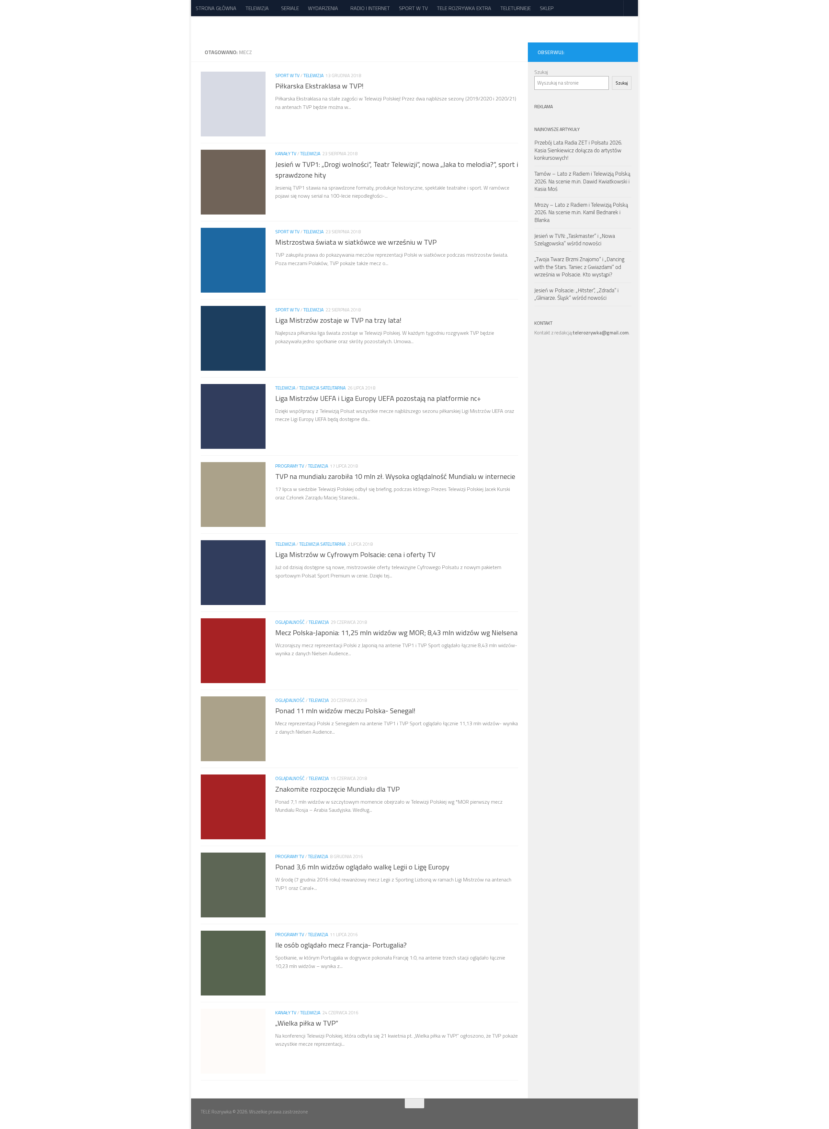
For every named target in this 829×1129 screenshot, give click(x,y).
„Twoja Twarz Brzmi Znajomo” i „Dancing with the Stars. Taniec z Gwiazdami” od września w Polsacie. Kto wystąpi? (579, 267)
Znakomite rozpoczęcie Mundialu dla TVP (337, 788)
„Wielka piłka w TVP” (306, 1023)
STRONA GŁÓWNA (216, 8)
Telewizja (313, 75)
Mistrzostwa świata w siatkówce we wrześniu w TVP (356, 242)
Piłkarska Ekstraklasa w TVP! (319, 85)
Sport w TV (287, 75)
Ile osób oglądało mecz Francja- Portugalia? (341, 944)
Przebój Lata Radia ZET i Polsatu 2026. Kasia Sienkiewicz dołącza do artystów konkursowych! (578, 150)
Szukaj (541, 72)
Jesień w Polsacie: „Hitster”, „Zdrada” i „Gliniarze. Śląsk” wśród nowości (576, 294)
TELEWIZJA (257, 8)
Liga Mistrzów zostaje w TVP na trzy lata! (338, 320)
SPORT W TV (413, 8)
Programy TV (289, 465)
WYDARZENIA (323, 8)
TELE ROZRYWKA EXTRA (464, 8)
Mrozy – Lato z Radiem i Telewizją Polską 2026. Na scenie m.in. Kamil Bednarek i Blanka (581, 212)
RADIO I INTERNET (370, 8)
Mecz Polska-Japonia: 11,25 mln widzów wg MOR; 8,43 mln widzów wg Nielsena (396, 632)
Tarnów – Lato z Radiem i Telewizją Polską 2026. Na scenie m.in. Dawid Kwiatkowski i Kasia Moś (582, 181)
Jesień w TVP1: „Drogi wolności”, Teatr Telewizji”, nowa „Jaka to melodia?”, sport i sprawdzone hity (396, 169)
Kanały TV (285, 153)
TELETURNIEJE (515, 8)
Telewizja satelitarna (322, 387)
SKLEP (547, 8)
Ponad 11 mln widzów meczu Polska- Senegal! (345, 710)
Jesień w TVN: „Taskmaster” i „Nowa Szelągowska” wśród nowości (574, 240)
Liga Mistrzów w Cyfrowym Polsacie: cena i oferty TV (355, 554)
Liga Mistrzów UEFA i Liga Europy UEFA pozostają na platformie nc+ (378, 398)
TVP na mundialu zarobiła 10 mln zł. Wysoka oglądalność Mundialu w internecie (395, 476)
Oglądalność (290, 622)
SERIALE (290, 8)
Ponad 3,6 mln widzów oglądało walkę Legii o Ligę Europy (362, 866)
